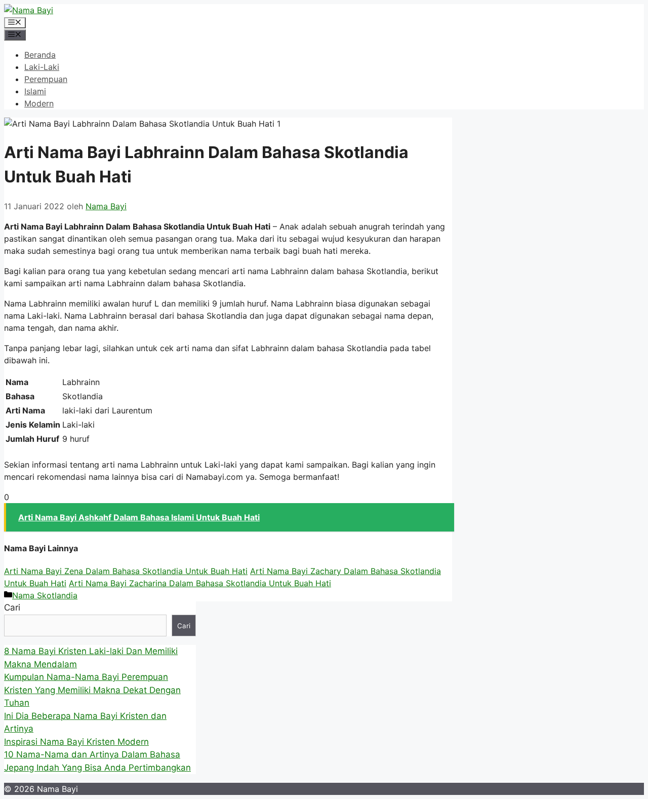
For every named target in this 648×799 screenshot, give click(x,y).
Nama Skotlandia (44, 595)
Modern (39, 103)
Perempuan (45, 79)
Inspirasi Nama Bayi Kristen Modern (76, 742)
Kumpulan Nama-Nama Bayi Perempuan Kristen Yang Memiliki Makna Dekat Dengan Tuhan (92, 690)
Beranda (40, 55)
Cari (12, 607)
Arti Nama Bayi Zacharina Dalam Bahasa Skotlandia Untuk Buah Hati (200, 583)
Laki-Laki (41, 67)
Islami (35, 91)
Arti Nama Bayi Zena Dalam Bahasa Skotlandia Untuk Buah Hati (126, 571)
